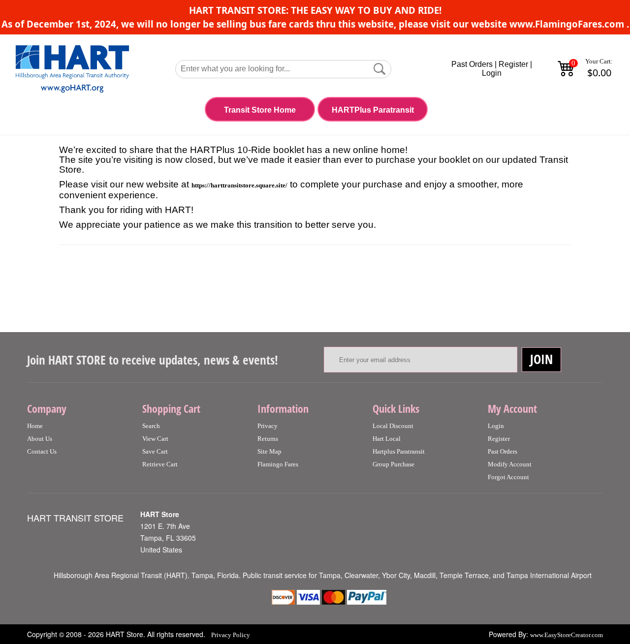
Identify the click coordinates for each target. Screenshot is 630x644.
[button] (379, 69)
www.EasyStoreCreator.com (566, 635)
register (499, 438)
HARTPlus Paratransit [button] (373, 110)
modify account (510, 464)
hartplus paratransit (399, 451)
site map (269, 451)
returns (267, 438)
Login (492, 73)
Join (541, 359)
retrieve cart (160, 464)
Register (513, 64)
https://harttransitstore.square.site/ (239, 185)
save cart (155, 451)
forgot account (508, 477)
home (35, 425)
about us (39, 438)
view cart (155, 438)
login (496, 425)
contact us (42, 451)
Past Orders (472, 64)
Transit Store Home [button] (260, 110)
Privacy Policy (230, 635)
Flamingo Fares (277, 464)
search (151, 425)
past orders (502, 451)
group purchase (393, 464)
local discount (393, 425)
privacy (267, 425)
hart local (387, 438)
